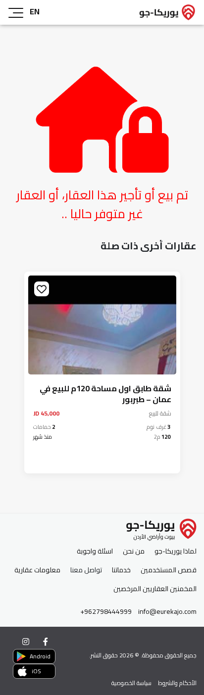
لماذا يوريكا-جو (175, 551)
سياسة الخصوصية (131, 683)
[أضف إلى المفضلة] (41, 288)
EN (35, 11)
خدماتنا (121, 570)
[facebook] (45, 641)
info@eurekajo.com (167, 611)
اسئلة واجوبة (95, 551)
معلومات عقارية (37, 570)
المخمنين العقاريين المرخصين (155, 589)
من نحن (134, 551)
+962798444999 (106, 611)
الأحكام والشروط (177, 683)
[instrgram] (25, 641)
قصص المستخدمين (169, 570)
